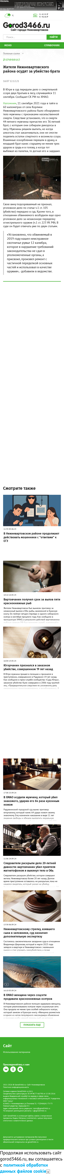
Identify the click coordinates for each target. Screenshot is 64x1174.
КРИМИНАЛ (12, 60)
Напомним (9, 103)
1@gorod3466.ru (39, 1110)
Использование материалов (16, 1052)
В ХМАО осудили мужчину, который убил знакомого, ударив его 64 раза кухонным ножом (31, 801)
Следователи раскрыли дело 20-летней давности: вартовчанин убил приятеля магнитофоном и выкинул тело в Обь (30, 866)
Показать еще (32, 1024)
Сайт (7, 1045)
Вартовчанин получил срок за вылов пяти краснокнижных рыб (32, 601)
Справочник (52, 45)
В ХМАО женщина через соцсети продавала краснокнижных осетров (28, 996)
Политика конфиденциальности (16, 1087)
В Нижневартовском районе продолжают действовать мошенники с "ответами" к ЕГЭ (31, 537)
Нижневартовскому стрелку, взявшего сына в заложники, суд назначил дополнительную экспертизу (29, 932)
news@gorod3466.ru (41, 1108)
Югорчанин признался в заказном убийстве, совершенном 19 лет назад (28, 667)
